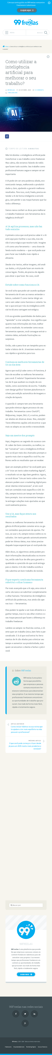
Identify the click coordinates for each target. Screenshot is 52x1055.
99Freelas (26, 670)
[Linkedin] (34, 1013)
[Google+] (25, 1023)
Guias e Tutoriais (42, 1047)
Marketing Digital (31, 1047)
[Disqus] (26, 788)
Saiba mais (24, 974)
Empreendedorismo (18, 1047)
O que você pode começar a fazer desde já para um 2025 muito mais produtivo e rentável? (25, 745)
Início (6, 46)
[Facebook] (15, 1013)
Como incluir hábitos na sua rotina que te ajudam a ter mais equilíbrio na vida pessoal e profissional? (27, 728)
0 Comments (39, 90)
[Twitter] (25, 1013)
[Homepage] (26, 22)
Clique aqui (25, 10)
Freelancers (12, 93)
